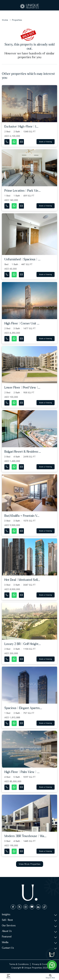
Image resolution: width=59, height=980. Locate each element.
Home (5, 20)
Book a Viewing (45, 141)
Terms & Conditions (19, 964)
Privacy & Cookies (41, 964)
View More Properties (29, 864)
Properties (17, 20)
